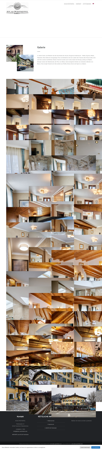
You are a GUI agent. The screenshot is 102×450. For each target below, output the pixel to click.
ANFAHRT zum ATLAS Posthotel (20, 434)
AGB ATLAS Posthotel (51, 428)
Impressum (51, 424)
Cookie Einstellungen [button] (85, 447)
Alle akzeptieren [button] (95, 447)
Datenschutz (51, 420)
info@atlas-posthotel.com (20, 431)
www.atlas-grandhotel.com (56, 443)
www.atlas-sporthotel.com (77, 443)
